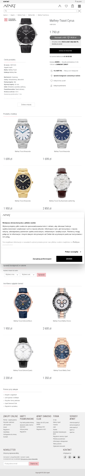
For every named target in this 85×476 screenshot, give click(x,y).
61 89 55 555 (68, 56)
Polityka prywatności (59, 439)
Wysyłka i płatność (8, 422)
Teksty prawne (57, 444)
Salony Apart (57, 422)
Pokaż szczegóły (71, 252)
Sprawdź (41, 275)
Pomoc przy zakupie (10, 389)
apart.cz (72, 430)
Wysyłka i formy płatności (12, 400)
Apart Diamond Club (11, 403)
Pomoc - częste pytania (10, 420)
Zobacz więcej (26, 104)
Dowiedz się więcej (57, 44)
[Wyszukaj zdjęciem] (10, 20)
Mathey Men (31, 15)
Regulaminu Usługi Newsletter (29, 459)
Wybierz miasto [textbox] (11, 274)
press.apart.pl (74, 427)
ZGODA (69, 259)
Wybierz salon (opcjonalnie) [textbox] (27, 274)
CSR (54, 427)
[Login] (59, 6)
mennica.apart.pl (74, 422)
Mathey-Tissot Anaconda (23, 151)
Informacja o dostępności (60, 441)
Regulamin (6, 429)
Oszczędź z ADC (65, 37)
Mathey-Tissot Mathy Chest (62, 370)
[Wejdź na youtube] (74, 457)
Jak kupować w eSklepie (12, 397)
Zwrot (5, 427)
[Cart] (72, 6)
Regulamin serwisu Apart (60, 436)
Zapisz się (33, 464)
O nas (55, 420)
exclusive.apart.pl (75, 425)
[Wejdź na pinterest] (78, 457)
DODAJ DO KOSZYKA (65, 51)
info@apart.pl (67, 453)
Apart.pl (5, 15)
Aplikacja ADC (41, 427)
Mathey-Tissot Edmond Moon (23, 321)
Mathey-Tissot (21, 15)
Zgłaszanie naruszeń (59, 446)
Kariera (55, 429)
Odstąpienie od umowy (10, 434)
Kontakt (5, 437)
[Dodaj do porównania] (51, 85)
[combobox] (12, 275)
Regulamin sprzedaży (11, 406)
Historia (55, 425)
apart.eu (72, 432)
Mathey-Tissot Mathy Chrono (62, 321)
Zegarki (13, 15)
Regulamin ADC (41, 429)
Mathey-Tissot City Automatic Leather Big (62, 201)
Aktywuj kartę (24, 429)
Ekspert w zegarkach (11, 395)
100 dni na (59, 64)
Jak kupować (7, 425)
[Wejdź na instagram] (69, 457)
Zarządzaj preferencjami (42, 259)
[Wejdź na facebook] (65, 457)
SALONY (79, 1)
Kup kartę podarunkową (27, 422)
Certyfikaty (6, 432)
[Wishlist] (66, 6)
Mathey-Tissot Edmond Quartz (22, 370)
